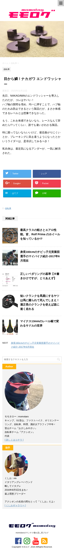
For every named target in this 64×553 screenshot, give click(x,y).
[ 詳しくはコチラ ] (14, 440)
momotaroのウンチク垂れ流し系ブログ (32, 533)
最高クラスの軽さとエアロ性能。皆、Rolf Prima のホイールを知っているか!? (40, 234)
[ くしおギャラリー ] (15, 505)
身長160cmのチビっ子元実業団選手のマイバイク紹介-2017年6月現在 (40, 256)
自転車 (8, 208)
